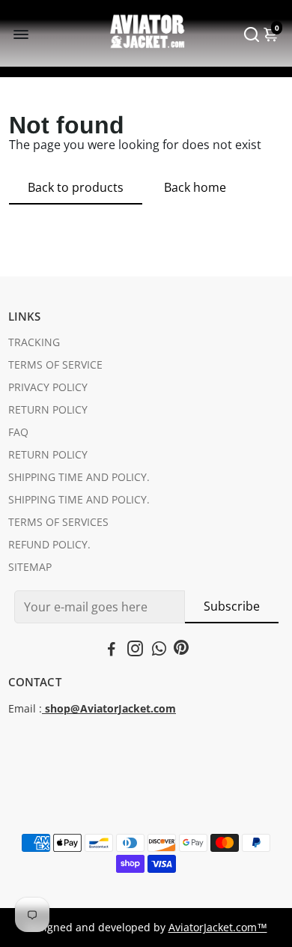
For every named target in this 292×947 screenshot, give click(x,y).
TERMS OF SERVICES (58, 522)
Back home (195, 187)
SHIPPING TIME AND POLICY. (79, 477)
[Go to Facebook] (111, 650)
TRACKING (34, 342)
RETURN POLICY (48, 410)
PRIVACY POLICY (48, 387)
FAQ (18, 432)
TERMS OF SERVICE (55, 365)
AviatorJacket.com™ (217, 927)
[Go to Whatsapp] (159, 650)
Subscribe (232, 606)
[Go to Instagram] (135, 650)
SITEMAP (30, 567)
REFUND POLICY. (49, 544)
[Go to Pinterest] (181, 650)
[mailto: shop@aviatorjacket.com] (43, 708)
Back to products (76, 187)
